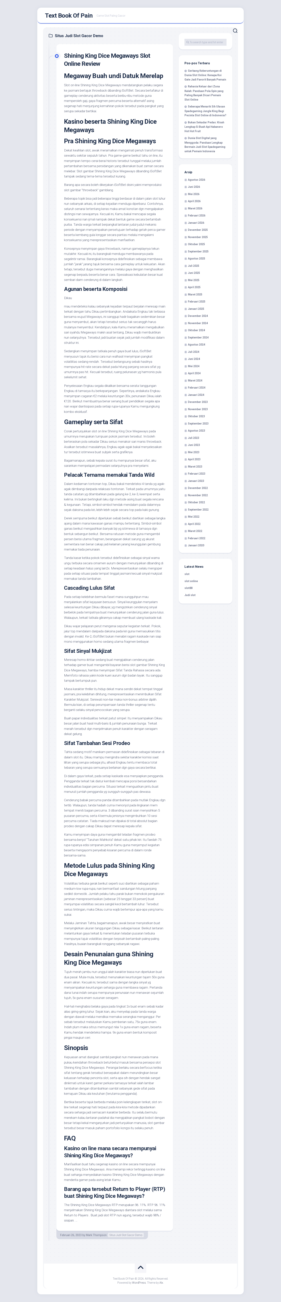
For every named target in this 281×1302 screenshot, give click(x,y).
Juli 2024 (193, 351)
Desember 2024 (198, 315)
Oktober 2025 (196, 244)
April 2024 (194, 373)
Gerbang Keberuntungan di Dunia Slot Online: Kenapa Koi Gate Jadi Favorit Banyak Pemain (205, 75)
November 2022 (198, 495)
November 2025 (198, 237)
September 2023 (198, 423)
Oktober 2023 (196, 416)
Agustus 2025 (196, 258)
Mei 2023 (193, 452)
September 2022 (198, 509)
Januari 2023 (196, 480)
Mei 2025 (193, 280)
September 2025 (198, 251)
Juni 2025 (194, 272)
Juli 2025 (193, 265)
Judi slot (190, 595)
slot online (191, 581)
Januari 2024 (196, 394)
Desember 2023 (198, 401)
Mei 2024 (193, 366)
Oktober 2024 (196, 330)
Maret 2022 (195, 531)
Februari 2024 (196, 387)
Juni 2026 (194, 186)
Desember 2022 (198, 488)
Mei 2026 (193, 194)
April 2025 (194, 287)
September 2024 (198, 337)
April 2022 (194, 523)
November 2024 (198, 323)
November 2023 (198, 409)
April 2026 (194, 201)
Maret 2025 (195, 294)
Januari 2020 (196, 545)
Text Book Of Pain (69, 15)
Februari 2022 (196, 538)
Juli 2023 (193, 437)
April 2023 (194, 459)
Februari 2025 (196, 301)
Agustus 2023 (196, 430)
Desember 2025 (198, 229)
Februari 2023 (196, 473)
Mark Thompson (96, 1235)
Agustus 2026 (196, 179)
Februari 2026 (196, 215)
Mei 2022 (193, 516)
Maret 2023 (195, 466)
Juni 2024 (194, 358)
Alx (161, 1282)
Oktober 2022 (196, 502)
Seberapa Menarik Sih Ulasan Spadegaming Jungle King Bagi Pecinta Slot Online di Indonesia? (205, 111)
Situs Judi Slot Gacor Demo (125, 1235)
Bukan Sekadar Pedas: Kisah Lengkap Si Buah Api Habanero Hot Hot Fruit (204, 127)
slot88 (188, 588)
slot (186, 574)
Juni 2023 (194, 444)
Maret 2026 (195, 208)
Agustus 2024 (196, 344)
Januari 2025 (196, 308)
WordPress (139, 1282)
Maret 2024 (195, 380)
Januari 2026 (196, 222)
